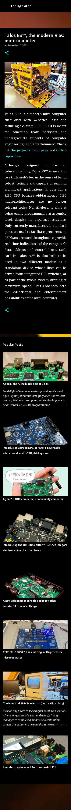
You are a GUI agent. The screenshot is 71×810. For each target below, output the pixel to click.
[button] (7, 53)
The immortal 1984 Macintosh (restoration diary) (33, 703)
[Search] (65, 6)
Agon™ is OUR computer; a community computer (33, 499)
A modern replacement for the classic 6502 (29, 767)
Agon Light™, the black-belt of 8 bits (25, 383)
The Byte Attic (21, 6)
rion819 (44, 797)
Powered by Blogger (38, 789)
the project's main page (29, 150)
